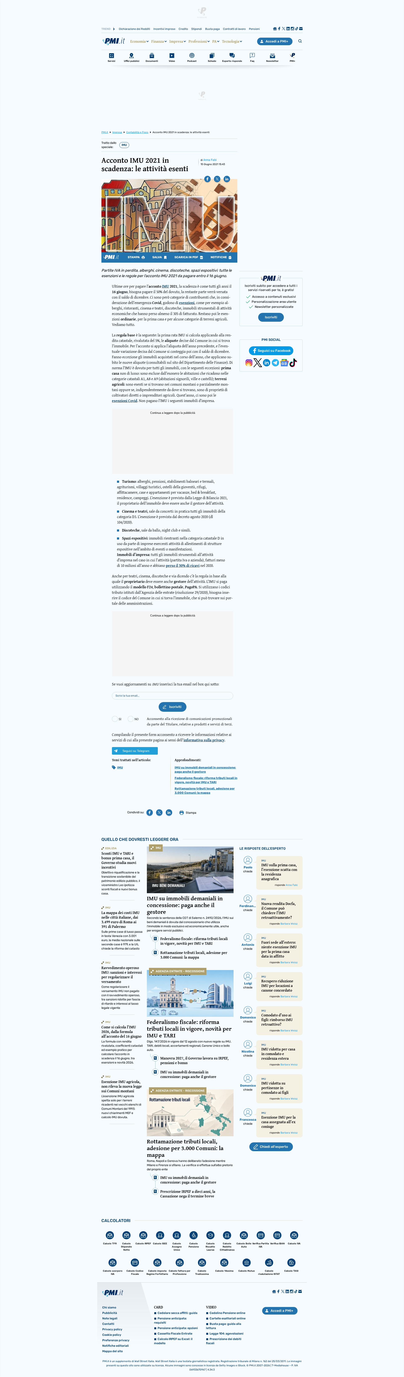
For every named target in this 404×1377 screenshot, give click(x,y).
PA (214, 41)
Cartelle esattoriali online (228, 1318)
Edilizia (111, 848)
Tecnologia (230, 41)
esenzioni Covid (124, 400)
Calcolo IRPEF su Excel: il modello (173, 1341)
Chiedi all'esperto (274, 1147)
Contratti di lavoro (234, 28)
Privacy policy (112, 1329)
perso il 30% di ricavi (182, 565)
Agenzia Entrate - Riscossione (180, 971)
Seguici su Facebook (274, 351)
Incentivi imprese (164, 28)
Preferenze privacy (115, 1340)
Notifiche (219, 257)
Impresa (176, 41)
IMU (124, 145)
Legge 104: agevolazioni (226, 1333)
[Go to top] (349, 1363)
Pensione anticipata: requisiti (170, 1320)
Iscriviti (271, 317)
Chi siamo (109, 1307)
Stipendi (196, 28)
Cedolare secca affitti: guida (177, 1313)
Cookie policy (111, 1335)
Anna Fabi (210, 160)
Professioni (198, 41)
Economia (138, 41)
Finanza (157, 41)
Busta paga (212, 28)
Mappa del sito (112, 1351)
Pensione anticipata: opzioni (178, 1328)
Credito (183, 28)
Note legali (109, 1318)
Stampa (134, 257)
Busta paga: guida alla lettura (223, 1326)
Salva (157, 257)
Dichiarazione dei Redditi (134, 28)
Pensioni (254, 28)
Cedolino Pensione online (227, 1313)
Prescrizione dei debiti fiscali (223, 1341)
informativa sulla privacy (204, 740)
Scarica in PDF (186, 257)
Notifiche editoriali (115, 1346)
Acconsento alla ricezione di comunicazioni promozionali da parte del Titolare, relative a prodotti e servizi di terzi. (190, 721)
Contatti (108, 1324)
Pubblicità (109, 1313)
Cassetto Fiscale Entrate (175, 1333)
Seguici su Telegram (135, 751)
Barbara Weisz (289, 923)
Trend (105, 28)
